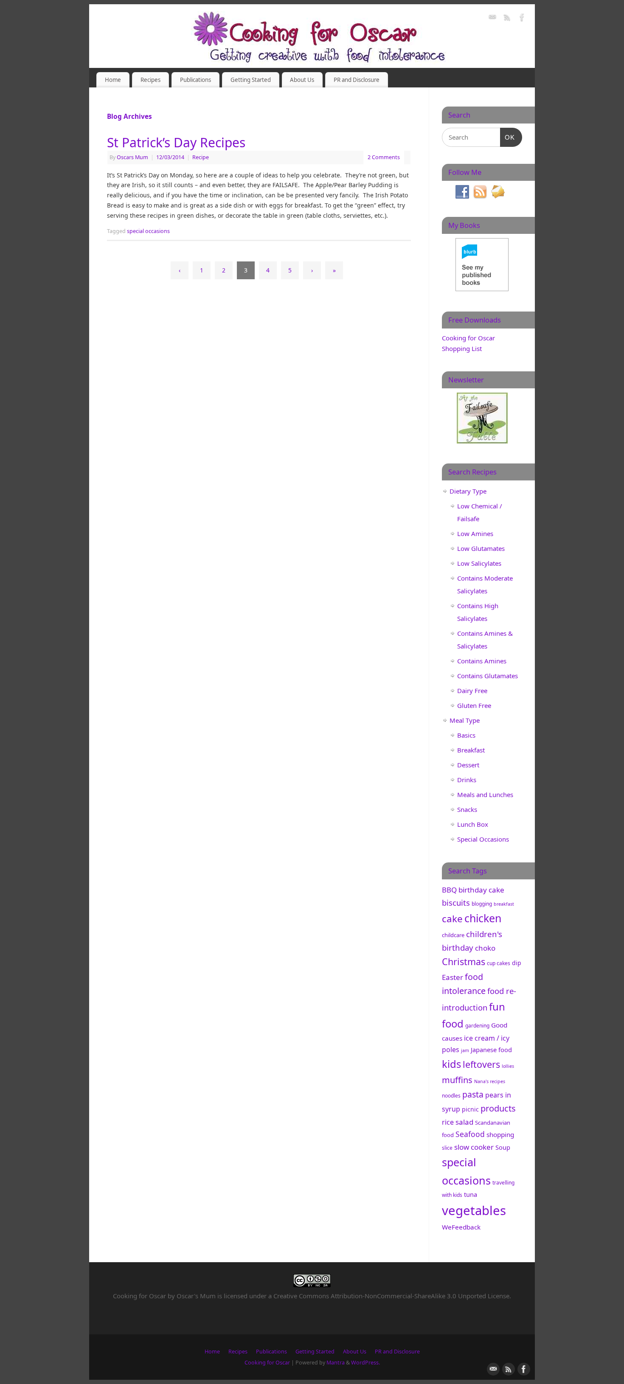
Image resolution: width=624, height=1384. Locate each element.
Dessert (468, 765)
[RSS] (507, 18)
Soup (502, 1147)
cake (452, 918)
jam (465, 1050)
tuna (470, 1194)
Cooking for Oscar (267, 1362)
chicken (482, 918)
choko (485, 948)
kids (451, 1064)
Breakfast (471, 750)
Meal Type (465, 720)
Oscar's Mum (196, 1295)
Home (113, 80)
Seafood (470, 1134)
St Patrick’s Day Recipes (176, 142)
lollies (508, 1066)
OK (507, 137)
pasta (472, 1094)
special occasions (148, 231)
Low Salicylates (479, 563)
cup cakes (498, 963)
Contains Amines (481, 661)
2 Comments (384, 157)
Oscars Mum (132, 157)
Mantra (335, 1362)
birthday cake (481, 890)
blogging (482, 903)
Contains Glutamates (487, 675)
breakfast (504, 904)
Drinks (466, 779)
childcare (453, 935)
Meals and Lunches (485, 794)
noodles (451, 1095)
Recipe (200, 157)
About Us (302, 80)
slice (447, 1147)
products (498, 1108)
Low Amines (475, 533)
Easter (452, 977)
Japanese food (491, 1049)
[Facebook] (522, 18)
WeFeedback (461, 1227)
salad (464, 1122)
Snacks (467, 809)
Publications (195, 80)
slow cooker (474, 1147)
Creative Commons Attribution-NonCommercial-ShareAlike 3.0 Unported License (391, 1295)
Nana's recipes (489, 1081)
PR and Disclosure (356, 80)
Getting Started (250, 80)
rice (448, 1122)
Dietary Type (468, 491)
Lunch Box (472, 824)
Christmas (463, 961)
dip (516, 963)
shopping (500, 1134)
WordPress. (365, 1362)
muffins (457, 1080)
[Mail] (492, 18)
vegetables (474, 1210)
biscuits (456, 902)
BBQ (449, 890)
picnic (470, 1109)
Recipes (150, 80)
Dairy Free (472, 690)
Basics (466, 735)
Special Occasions (483, 839)
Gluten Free (474, 705)
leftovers (481, 1064)
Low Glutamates (481, 548)
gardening (477, 1025)
